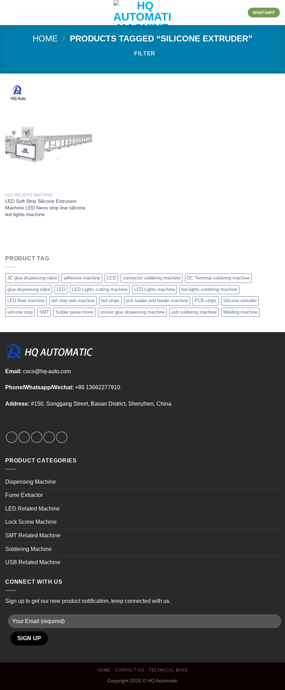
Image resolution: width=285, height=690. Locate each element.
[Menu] (9, 12)
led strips (110, 300)
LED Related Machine (32, 509)
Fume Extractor (24, 495)
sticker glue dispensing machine (132, 312)
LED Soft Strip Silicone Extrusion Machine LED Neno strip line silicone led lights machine (45, 207)
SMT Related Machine (32, 535)
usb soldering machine (194, 312)
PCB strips (206, 300)
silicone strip (20, 312)
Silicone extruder (240, 300)
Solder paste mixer (74, 312)
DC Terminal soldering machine (218, 278)
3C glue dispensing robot (32, 278)
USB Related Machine (32, 562)
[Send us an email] (49, 437)
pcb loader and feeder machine (157, 300)
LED (61, 289)
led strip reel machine (73, 300)
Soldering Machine (28, 549)
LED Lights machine (154, 289)
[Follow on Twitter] (36, 437)
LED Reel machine (26, 300)
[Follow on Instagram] (24, 437)
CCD (111, 278)
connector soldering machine (151, 278)
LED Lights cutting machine (100, 289)
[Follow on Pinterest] (61, 437)
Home (45, 38)
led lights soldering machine (209, 289)
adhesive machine (82, 278)
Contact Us (129, 670)
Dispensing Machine (30, 482)
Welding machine (240, 312)
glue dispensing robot (28, 289)
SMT (44, 312)
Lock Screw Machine (31, 522)
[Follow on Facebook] (11, 437)
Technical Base (168, 670)
